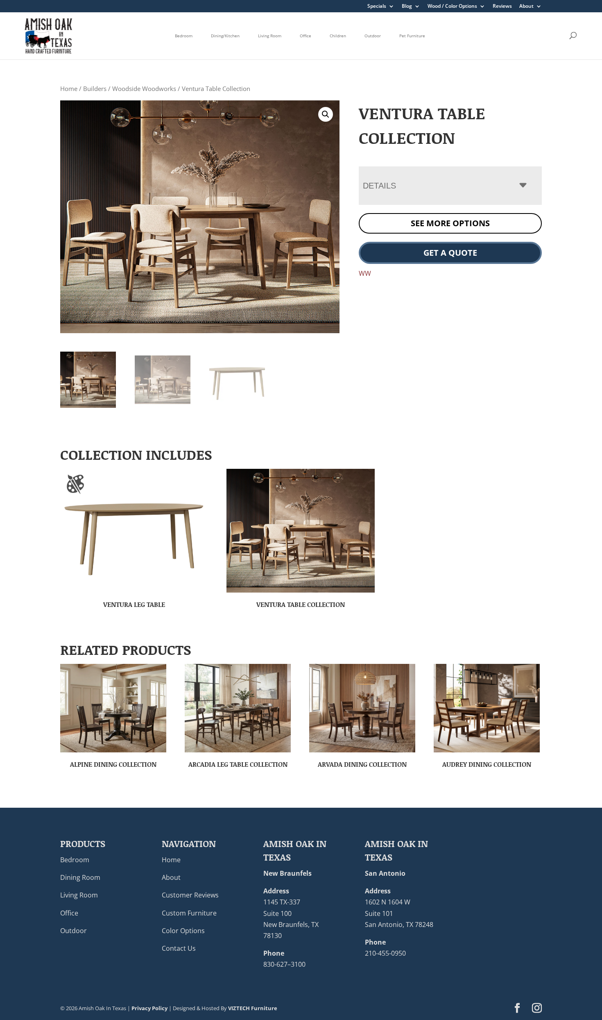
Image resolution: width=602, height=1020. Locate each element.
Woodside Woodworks (144, 88)
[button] (325, 114)
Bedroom (183, 36)
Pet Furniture (412, 36)
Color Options (183, 930)
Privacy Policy (149, 1008)
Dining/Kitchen (225, 36)
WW (365, 273)
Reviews (502, 6)
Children (338, 36)
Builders (94, 88)
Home (68, 88)
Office (305, 36)
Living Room (269, 36)
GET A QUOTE (450, 252)
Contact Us (179, 948)
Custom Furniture (189, 913)
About (526, 6)
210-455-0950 (385, 953)
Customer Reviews (190, 895)
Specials (376, 6)
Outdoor (372, 36)
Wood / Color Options (452, 6)
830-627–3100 (284, 964)
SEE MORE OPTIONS (450, 223)
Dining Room (80, 877)
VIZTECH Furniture (252, 1008)
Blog (407, 6)
